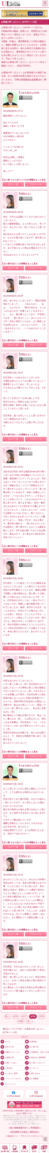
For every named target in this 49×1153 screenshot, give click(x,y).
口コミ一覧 (13, 184)
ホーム (7, 1041)
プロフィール (36, 184)
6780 (20, 1021)
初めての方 (9, 1047)
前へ (7, 1016)
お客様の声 (9, 1057)
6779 (41, 1016)
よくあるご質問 (11, 1073)
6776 (15, 1016)
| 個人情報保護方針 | (18, 1128)
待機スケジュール (12, 1052)
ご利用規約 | (34, 1128)
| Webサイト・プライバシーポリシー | (24, 1136)
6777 (24, 1016)
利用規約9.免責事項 (30, 79)
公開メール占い (11, 1063)
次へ (29, 1021)
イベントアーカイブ (13, 1079)
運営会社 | (34, 1132)
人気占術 (8, 1068)
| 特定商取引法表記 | (19, 1132)
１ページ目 (37, 62)
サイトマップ (10, 1084)
